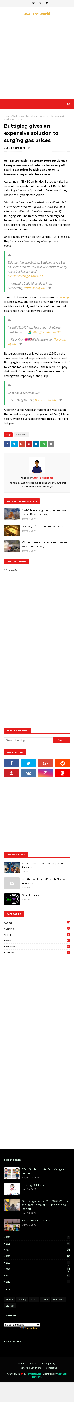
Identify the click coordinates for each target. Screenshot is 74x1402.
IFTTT (37, 934)
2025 (37, 1243)
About (33, 1363)
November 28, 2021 (35, 288)
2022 (38, 1262)
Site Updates (30, 895)
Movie (37, 940)
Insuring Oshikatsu (33, 1185)
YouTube (37, 952)
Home (7, 116)
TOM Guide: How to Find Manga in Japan (43, 1171)
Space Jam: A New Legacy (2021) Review (43, 865)
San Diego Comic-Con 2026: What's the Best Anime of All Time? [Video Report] (45, 1204)
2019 (37, 1281)
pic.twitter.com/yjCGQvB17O (25, 276)
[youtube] (62, 773)
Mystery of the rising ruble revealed (44, 526)
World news (18, 116)
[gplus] (45, 763)
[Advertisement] (37, 57)
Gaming (37, 928)
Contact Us (51, 1367)
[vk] (28, 773)
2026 (37, 1237)
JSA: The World (37, 13)
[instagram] (40, 3)
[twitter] (33, 3)
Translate (32, 1328)
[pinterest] (47, 3)
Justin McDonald (14, 147)
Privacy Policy (49, 1363)
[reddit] (62, 763)
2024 (38, 1250)
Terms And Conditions (30, 1367)
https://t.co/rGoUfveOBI (46, 332)
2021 (38, 1269)
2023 (38, 1256)
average (65, 297)
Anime (37, 922)
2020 (37, 1275)
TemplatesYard (33, 1373)
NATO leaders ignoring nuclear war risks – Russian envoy (44, 512)
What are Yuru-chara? (36, 1220)
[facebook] (27, 3)
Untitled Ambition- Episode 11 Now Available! (43, 881)
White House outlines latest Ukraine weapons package (44, 544)
